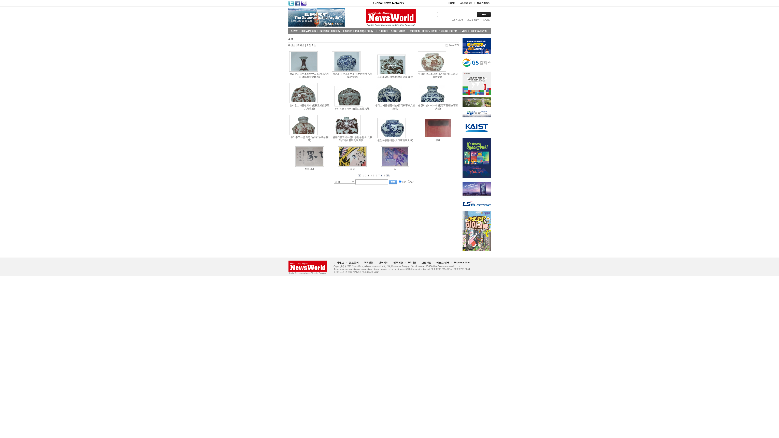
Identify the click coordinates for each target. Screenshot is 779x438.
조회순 (300, 45)
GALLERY (473, 20)
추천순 (291, 45)
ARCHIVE (457, 20)
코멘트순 (311, 45)
